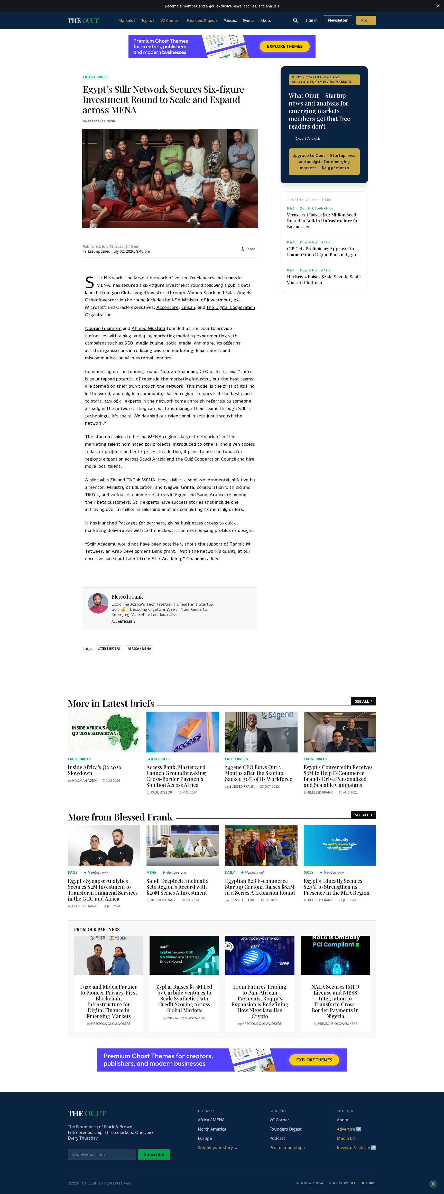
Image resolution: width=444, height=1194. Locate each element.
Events (248, 20)
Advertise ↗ (349, 1129)
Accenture (167, 307)
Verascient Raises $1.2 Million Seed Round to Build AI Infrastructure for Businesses (323, 220)
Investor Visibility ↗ (356, 1147)
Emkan (188, 307)
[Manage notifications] (433, 1184)
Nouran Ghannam (103, 328)
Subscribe (154, 1154)
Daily (73, 872)
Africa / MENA (139, 648)
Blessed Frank (101, 120)
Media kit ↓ (347, 1138)
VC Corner (171, 20)
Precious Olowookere (111, 1023)
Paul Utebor (161, 792)
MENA (151, 872)
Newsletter (338, 20)
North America (212, 1129)
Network (113, 278)
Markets (126, 20)
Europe (205, 1138)
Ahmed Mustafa (148, 328)
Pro (366, 20)
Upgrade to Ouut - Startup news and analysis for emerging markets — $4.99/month (324, 161)
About (266, 20)
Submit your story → (218, 1147)
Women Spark (201, 293)
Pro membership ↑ (288, 1147)
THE (83, 20)
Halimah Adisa (84, 780)
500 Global (123, 293)
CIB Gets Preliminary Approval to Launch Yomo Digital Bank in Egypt (322, 251)
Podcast (230, 20)
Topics (147, 20)
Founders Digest (202, 20)
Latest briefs (95, 76)
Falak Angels (238, 293)
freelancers (202, 278)
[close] (438, 6)
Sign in (312, 20)
